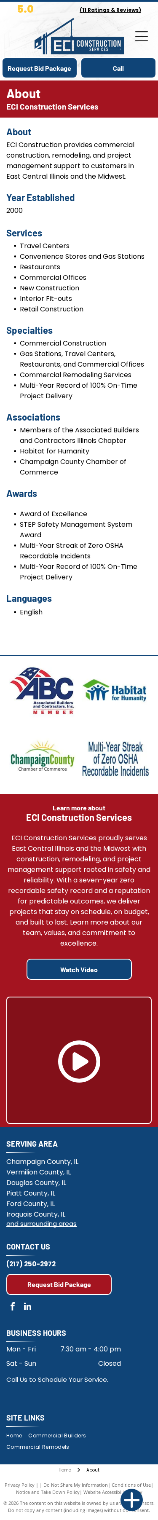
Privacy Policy (20, 1485)
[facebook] (12, 1307)
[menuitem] (17, 1436)
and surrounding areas (41, 1223)
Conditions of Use (131, 1485)
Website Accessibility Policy (112, 1492)
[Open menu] (141, 36)
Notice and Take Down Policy (48, 1492)
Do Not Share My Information (75, 1485)
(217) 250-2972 (31, 1264)
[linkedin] (27, 1307)
